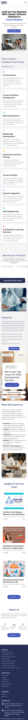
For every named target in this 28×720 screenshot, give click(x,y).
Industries (6, 673)
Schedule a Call (15, 31)
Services (5, 650)
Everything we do (7, 66)
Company (5, 692)
